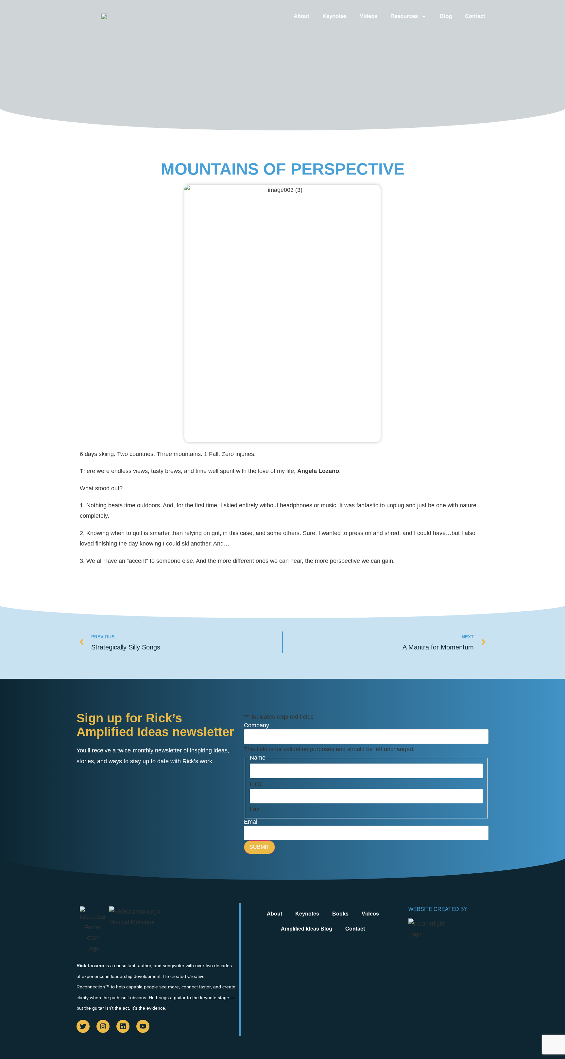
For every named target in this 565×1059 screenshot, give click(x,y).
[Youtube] (142, 1026)
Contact (475, 16)
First (255, 784)
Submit (259, 847)
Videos (368, 16)
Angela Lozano (318, 471)
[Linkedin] (122, 1026)
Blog (446, 16)
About (301, 16)
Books (340, 913)
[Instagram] (103, 1026)
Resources (404, 16)
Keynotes (334, 16)
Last (255, 809)
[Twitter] (83, 1026)
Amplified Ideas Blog (306, 929)
